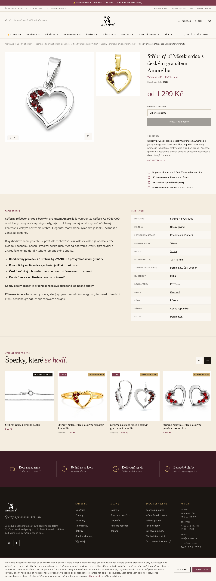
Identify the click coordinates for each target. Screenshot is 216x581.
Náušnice (32, 34)
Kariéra (114, 531)
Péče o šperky (153, 525)
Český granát (177, 226)
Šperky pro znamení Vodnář (85, 44)
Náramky (108, 34)
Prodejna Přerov (160, 8)
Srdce (173, 251)
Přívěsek (175, 284)
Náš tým (115, 510)
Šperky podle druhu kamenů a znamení (53, 44)
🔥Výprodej (14, 34)
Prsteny (126, 34)
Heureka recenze (204, 8)
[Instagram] (8, 543)
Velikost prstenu (154, 520)
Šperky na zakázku (121, 515)
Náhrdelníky (71, 34)
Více (167, 34)
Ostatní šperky (148, 34)
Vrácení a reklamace (156, 515)
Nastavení (182, 569)
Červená (175, 292)
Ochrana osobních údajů (158, 541)
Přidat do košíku (179, 122)
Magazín (115, 520)
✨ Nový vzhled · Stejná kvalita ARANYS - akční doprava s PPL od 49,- (108, 3)
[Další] (207, 360)
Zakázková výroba (197, 34)
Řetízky (90, 34)
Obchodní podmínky (156, 536)
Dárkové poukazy (155, 531)
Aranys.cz (9, 44)
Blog (192, 8)
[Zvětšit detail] (118, 74)
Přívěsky (50, 34)
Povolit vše (202, 569)
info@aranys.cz (37, 8)
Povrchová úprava (156, 106)
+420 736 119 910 (15, 8)
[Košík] (209, 21)
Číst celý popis (155, 160)
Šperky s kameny (24, 44)
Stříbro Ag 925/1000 (182, 218)
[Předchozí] (199, 360)
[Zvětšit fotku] (88, 136)
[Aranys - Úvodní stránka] (107, 21)
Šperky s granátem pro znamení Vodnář (118, 44)
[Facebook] (16, 543)
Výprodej (80, 541)
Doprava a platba (178, 8)
